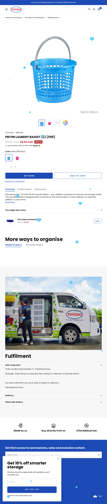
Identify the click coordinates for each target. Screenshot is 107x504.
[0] (98, 9)
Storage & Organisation (35, 17)
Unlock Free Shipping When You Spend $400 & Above (53, 2)
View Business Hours (14, 387)
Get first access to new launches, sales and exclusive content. (45, 448)
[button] (41, 123)
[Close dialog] (58, 459)
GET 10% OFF (32, 489)
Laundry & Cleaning (13, 17)
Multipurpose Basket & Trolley (60, 17)
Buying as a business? (15, 181)
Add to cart (78, 176)
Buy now (29, 176)
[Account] (94, 9)
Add (97, 221)
